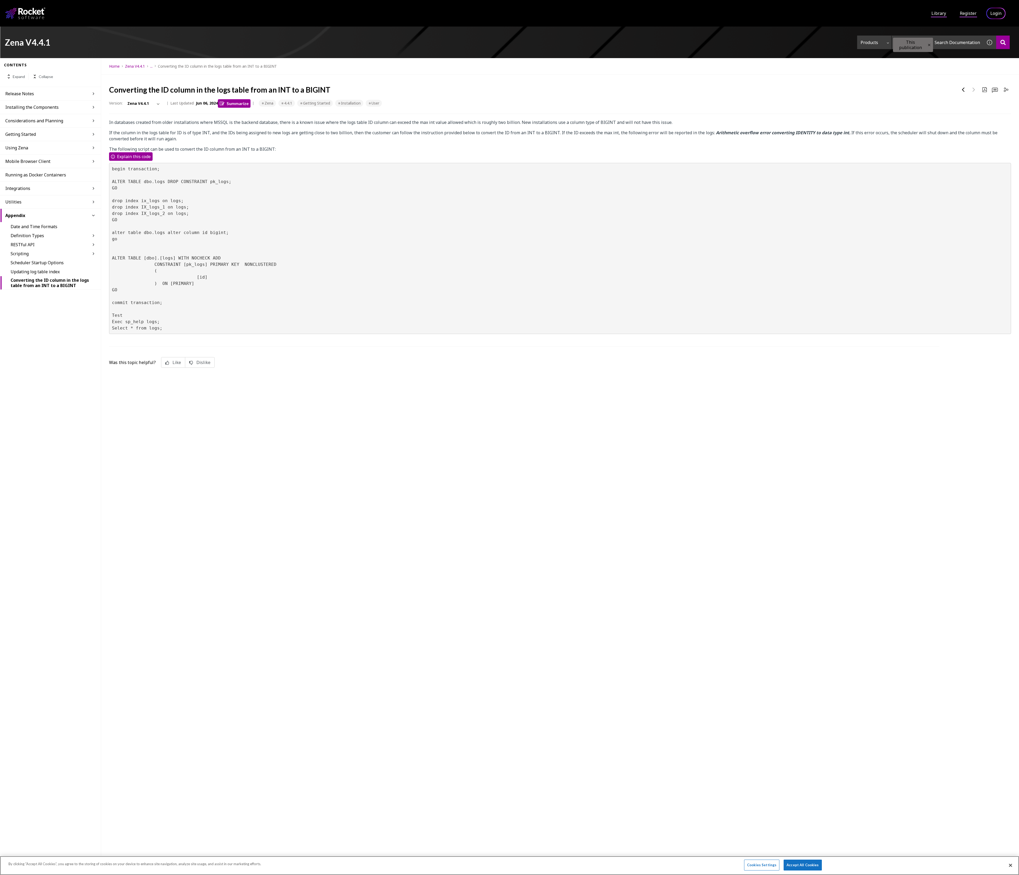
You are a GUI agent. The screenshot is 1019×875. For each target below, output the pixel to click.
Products (869, 42)
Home (114, 66)
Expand (19, 76)
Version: (116, 103)
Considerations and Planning (34, 121)
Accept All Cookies (803, 865)
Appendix (15, 215)
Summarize (238, 103)
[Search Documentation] (1003, 42)
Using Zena (16, 148)
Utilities (13, 202)
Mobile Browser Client (27, 161)
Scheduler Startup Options (37, 263)
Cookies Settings (761, 865)
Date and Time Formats (34, 226)
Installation (351, 103)
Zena (269, 103)
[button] (929, 45)
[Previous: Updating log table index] (963, 89)
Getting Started (20, 134)
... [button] (151, 66)
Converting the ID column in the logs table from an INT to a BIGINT (50, 283)
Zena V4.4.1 (135, 66)
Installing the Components (32, 107)
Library (938, 13)
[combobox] (937, 42)
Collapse (46, 76)
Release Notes (19, 94)
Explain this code (134, 156)
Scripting (20, 254)
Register (968, 13)
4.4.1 (288, 103)
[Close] (1010, 865)
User (375, 103)
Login (995, 13)
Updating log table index (35, 272)
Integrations (17, 188)
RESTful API (22, 245)
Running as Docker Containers (35, 175)
